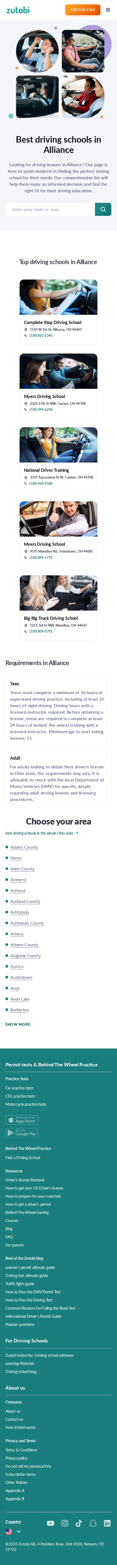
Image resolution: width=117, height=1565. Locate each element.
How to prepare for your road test (33, 1196)
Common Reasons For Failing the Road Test (40, 1308)
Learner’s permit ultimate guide (30, 1267)
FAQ (9, 1236)
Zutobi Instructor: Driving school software (39, 1355)
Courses (11, 1220)
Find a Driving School (22, 1157)
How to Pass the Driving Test (28, 1299)
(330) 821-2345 (40, 336)
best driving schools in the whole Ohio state (39, 833)
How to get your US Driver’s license (34, 1187)
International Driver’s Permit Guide (33, 1316)
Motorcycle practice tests (25, 1104)
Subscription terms (20, 1474)
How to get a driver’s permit (28, 1204)
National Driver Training (46, 470)
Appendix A (14, 1490)
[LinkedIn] (107, 1523)
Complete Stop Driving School (52, 322)
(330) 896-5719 (40, 558)
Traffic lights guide (19, 1283)
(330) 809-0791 (40, 631)
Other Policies (16, 1482)
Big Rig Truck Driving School (51, 618)
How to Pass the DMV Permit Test (33, 1291)
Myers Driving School (44, 396)
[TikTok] (79, 1523)
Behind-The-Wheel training (27, 1212)
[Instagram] (64, 1523)
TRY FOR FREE (82, 9)
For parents (14, 1244)
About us (12, 1411)
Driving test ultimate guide (26, 1275)
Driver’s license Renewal (24, 1179)
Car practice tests (19, 1087)
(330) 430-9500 (40, 484)
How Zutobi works (20, 1427)
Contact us (14, 1419)
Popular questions (19, 1324)
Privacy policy (16, 1457)
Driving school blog (20, 1371)
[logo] (18, 10)
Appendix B (14, 1498)
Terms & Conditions (21, 1449)
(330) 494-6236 (40, 410)
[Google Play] (58, 1132)
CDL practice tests (20, 1095)
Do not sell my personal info (28, 1466)
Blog (9, 1228)
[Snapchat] (93, 1523)
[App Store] (58, 1120)
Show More (17, 1024)
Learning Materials (20, 1363)
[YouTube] (50, 1523)
